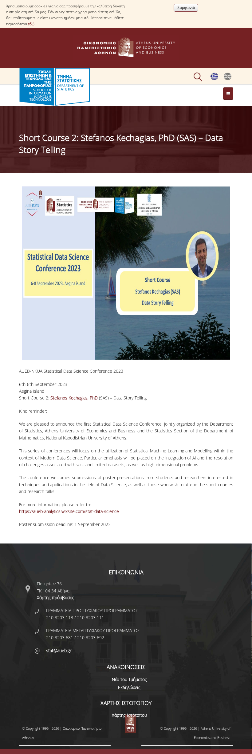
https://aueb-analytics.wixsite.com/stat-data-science (69, 511)
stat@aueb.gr (58, 650)
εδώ (31, 23)
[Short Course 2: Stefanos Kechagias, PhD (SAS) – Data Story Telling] (227, 79)
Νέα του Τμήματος (129, 679)
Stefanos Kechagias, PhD (74, 398)
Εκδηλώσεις (129, 687)
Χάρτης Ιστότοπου (129, 715)
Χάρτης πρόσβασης (55, 597)
